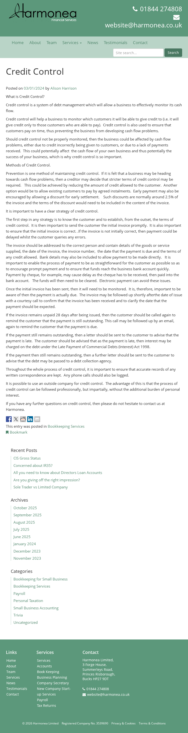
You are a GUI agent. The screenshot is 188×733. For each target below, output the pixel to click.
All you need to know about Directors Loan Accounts (58, 472)
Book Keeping (48, 672)
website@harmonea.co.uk (143, 25)
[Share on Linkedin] (30, 419)
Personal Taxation (28, 600)
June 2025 (22, 536)
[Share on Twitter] (16, 419)
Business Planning (52, 677)
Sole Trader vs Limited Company (40, 487)
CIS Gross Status (27, 458)
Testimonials (115, 42)
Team (52, 42)
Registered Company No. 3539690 (85, 723)
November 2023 (27, 558)
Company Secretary (53, 683)
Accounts (44, 666)
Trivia (18, 615)
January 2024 (24, 543)
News (92, 42)
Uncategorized (25, 622)
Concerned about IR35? (32, 465)
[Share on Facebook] (9, 419)
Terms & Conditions (152, 723)
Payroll (19, 593)
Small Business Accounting (36, 607)
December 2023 (27, 551)
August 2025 (24, 522)
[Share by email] (37, 419)
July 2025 (21, 529)
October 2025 (25, 507)
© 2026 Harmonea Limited (40, 723)
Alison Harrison (63, 88)
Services (70, 42)
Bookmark (18, 432)
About (35, 42)
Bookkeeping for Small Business (40, 579)
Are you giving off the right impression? (46, 479)
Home (18, 42)
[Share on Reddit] (23, 419)
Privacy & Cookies (123, 723)
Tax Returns (46, 705)
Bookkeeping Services (66, 426)
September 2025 (27, 514)
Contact (140, 42)
